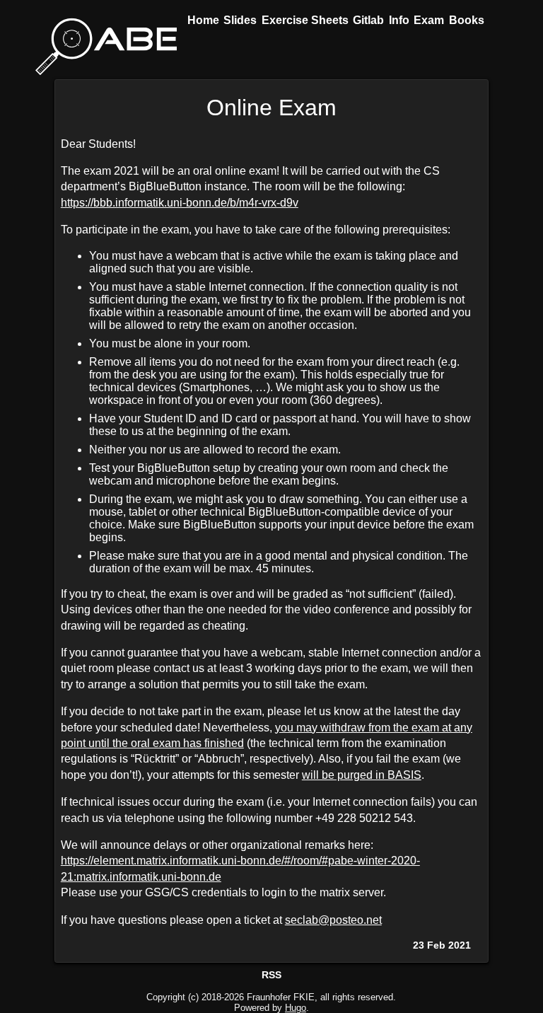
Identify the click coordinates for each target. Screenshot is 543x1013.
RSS (271, 974)
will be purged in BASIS (361, 775)
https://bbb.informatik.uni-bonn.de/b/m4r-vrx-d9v (179, 203)
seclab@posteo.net (333, 920)
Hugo (295, 1007)
